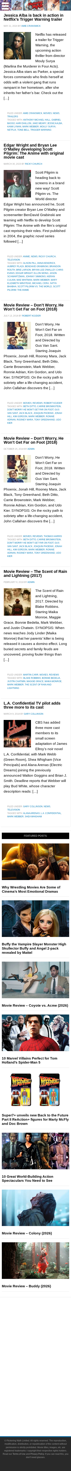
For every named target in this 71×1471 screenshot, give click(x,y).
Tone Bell (23, 130)
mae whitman (24, 280)
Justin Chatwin (16, 681)
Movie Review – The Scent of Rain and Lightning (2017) (35, 573)
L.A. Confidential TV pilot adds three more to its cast (32, 705)
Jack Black (25, 413)
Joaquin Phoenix (43, 413)
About (43, 1399)
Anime (26, 256)
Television (13, 260)
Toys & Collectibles (43, 1387)
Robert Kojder (53, 403)
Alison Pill (29, 263)
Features (43, 1331)
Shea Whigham (33, 816)
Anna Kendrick (46, 263)
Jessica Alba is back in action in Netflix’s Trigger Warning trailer (33, 17)
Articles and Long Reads (42, 1337)
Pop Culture (42, 1356)
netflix (11, 130)
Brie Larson (23, 270)
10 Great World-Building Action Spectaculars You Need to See (27, 1179)
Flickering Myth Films (42, 1393)
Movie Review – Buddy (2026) (26, 1286)
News (56, 113)
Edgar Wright (24, 273)
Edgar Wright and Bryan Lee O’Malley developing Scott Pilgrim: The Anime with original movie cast (34, 151)
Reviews (38, 403)
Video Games (43, 1380)
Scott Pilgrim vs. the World (34, 286)
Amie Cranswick (32, 113)
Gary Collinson (33, 806)
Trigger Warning (40, 130)
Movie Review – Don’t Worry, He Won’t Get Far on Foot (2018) (34, 307)
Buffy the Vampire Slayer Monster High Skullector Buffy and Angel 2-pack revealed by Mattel (34, 948)
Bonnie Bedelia (51, 678)
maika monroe (53, 681)
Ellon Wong (41, 273)
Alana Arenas (31, 813)
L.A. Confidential (51, 813)
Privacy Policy (37, 1454)
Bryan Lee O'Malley (43, 270)
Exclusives (42, 1349)
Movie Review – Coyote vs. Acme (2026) (35, 1005)
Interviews (43, 1343)
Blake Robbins (32, 678)
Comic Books (42, 1374)
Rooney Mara (25, 419)
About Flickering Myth (43, 1405)
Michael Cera (40, 283)
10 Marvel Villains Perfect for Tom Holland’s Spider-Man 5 (29, 1060)
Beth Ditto (29, 406)
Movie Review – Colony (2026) (27, 1233)
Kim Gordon (20, 416)
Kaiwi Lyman (14, 126)
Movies (47, 113)
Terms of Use (19, 1454)
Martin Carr (30, 674)
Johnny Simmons (36, 276)
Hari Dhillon (23, 123)
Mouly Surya (48, 126)
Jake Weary (39, 123)
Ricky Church (47, 256)
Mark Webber (30, 126)
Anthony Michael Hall (36, 120)
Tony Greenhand (44, 419)
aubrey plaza (15, 266)
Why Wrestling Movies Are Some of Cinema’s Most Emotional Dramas (31, 889)
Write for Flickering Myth (43, 1418)
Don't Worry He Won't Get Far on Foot (30, 409)
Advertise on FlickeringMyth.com (42, 1411)
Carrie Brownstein (49, 406)
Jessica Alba (54, 123)
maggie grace (35, 681)
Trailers (12, 116)
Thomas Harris (53, 536)
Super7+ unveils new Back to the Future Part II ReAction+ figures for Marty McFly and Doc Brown (35, 1119)
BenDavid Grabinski (36, 266)
